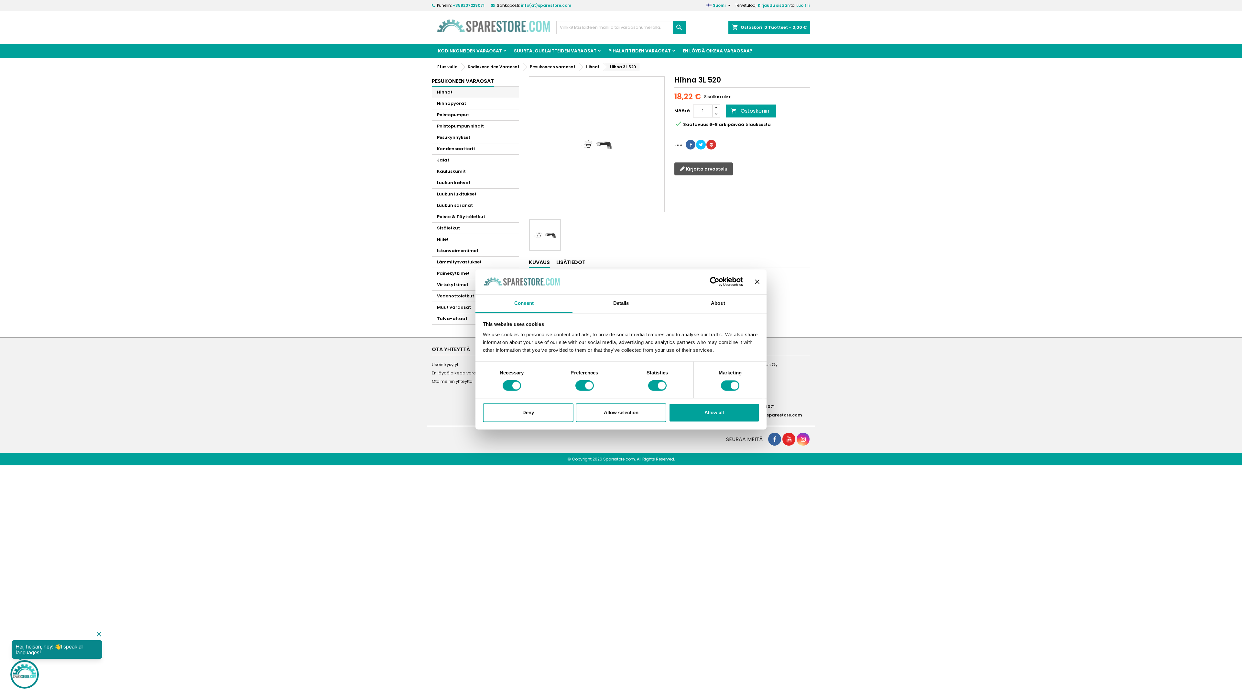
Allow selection (621, 412)
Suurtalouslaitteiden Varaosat (555, 51)
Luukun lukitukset (456, 194)
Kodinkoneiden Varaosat (470, 51)
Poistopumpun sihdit (460, 126)
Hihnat (444, 92)
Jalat (443, 160)
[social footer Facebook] (774, 439)
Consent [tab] (524, 303)
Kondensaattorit (456, 149)
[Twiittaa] (701, 145)
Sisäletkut (448, 228)
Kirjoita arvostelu (706, 169)
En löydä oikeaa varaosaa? (717, 51)
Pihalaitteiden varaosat (639, 51)
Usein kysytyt (445, 364)
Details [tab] (621, 303)
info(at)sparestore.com (546, 5)
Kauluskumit (451, 171)
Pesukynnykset (453, 137)
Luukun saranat (455, 205)
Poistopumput (453, 115)
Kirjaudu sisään (774, 5)
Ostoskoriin (750, 111)
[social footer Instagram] (803, 439)
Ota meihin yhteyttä (452, 381)
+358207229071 (469, 5)
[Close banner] (757, 282)
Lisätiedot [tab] (570, 262)
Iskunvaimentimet (457, 251)
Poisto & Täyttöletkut (461, 217)
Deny (528, 412)
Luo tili (803, 5)
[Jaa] (690, 145)
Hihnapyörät (451, 103)
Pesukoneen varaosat (463, 81)
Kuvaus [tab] (539, 262)
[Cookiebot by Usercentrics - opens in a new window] (714, 282)
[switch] (584, 386)
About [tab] (718, 303)
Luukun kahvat (454, 183)
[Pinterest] (711, 145)
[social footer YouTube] (788, 439)
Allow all (714, 412)
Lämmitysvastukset (459, 262)
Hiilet (443, 239)
